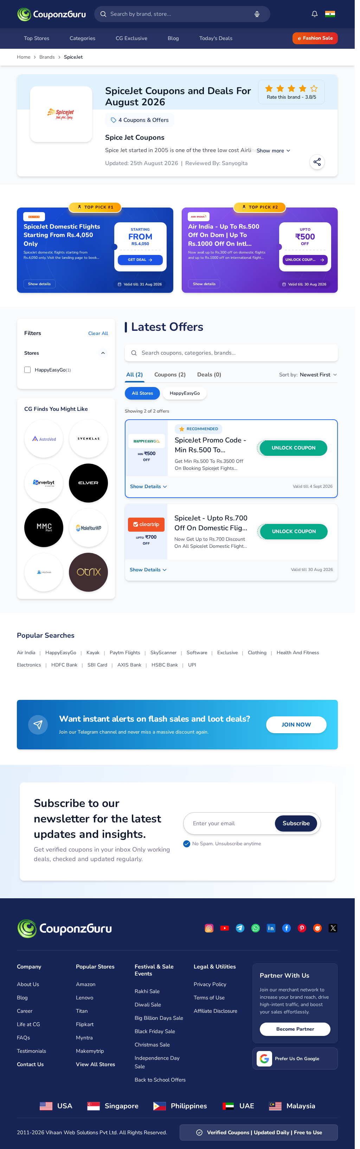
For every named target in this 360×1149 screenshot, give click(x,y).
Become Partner (295, 1029)
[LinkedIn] (271, 928)
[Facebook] (286, 928)
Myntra (84, 1037)
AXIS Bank (129, 665)
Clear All (98, 333)
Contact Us (30, 1064)
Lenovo (84, 997)
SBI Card (97, 665)
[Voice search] (257, 14)
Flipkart (85, 1024)
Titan (82, 1011)
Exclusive (227, 652)
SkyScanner (163, 652)
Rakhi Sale (147, 991)
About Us (28, 984)
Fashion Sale (318, 38)
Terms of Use (209, 997)
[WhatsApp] (256, 928)
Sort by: (304, 374)
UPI (192, 665)
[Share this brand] (317, 162)
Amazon (86, 984)
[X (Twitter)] (333, 928)
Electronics (29, 665)
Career (24, 1011)
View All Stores (95, 1064)
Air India (26, 652)
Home (23, 57)
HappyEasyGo (185, 393)
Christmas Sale (152, 1044)
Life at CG (28, 1024)
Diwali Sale (148, 1004)
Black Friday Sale (155, 1031)
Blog (22, 997)
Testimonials (31, 1051)
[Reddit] (317, 928)
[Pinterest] (302, 928)
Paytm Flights (125, 652)
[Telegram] (240, 928)
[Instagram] (209, 928)
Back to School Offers (160, 1079)
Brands (47, 57)
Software (197, 652)
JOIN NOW (296, 725)
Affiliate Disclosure (215, 1011)
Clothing (257, 652)
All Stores (142, 393)
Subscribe (296, 823)
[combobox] (178, 14)
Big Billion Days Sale (159, 1018)
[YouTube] (225, 928)
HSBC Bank (165, 665)
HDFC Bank (64, 665)
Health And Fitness (298, 652)
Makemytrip (90, 1051)
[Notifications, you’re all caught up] (314, 14)
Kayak (92, 652)
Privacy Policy (210, 984)
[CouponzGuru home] (51, 14)
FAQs (23, 1037)
